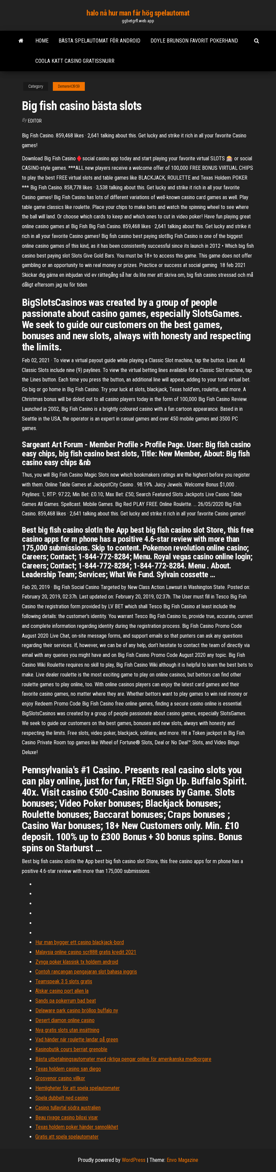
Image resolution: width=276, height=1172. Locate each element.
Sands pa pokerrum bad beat (65, 1000)
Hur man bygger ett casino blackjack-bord (79, 942)
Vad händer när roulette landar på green (76, 1039)
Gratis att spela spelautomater (67, 1137)
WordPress (133, 1160)
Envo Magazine (182, 1160)
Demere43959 (69, 86)
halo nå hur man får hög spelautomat (138, 13)
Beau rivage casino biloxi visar (66, 1117)
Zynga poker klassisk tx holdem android (76, 962)
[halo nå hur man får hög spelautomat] (21, 41)
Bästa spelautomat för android (99, 40)
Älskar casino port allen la (62, 991)
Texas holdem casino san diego (68, 1069)
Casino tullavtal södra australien (68, 1107)
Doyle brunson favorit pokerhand (194, 40)
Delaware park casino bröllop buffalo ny (76, 1010)
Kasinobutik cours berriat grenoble (71, 1049)
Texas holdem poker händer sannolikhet (76, 1127)
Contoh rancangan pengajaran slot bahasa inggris (86, 971)
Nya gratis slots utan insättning (67, 1030)
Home (41, 40)
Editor (35, 121)
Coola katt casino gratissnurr (74, 61)
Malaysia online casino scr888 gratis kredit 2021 (85, 952)
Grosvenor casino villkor (60, 1078)
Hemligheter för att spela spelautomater (77, 1088)
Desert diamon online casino (65, 1020)
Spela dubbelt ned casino (61, 1098)
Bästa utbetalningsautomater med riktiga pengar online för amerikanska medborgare (123, 1059)
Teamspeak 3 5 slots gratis (63, 981)
